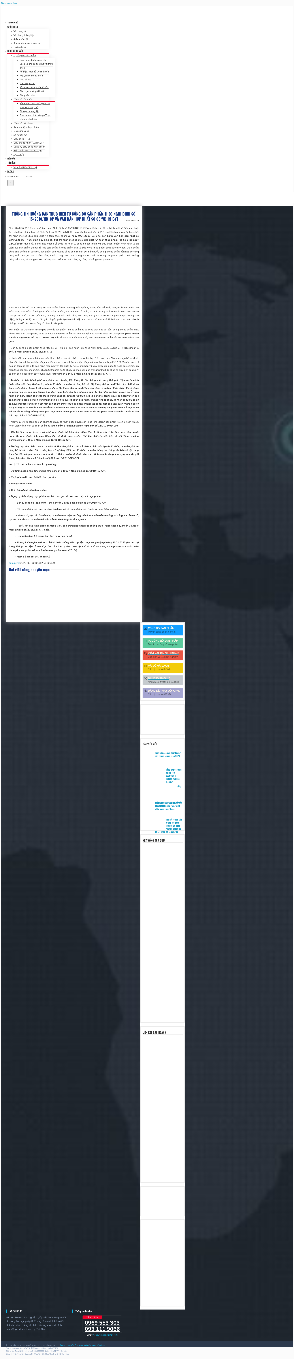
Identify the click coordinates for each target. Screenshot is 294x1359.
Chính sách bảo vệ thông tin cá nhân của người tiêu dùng (81, 1345)
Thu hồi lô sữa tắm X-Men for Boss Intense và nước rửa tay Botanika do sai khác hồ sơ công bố (168, 825)
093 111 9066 (102, 1329)
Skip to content (9, 3)
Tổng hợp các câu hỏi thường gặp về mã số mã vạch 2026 (168, 754)
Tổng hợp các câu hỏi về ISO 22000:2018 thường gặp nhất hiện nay (173, 775)
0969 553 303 (102, 1323)
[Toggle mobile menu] (2, 190)
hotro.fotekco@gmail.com (105, 1334)
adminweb (14, 563)
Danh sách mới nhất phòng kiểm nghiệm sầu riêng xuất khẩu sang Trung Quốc (167, 806)
